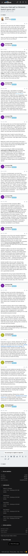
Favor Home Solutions (9, 177)
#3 (26, 88)
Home (21, 551)
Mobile (4, 491)
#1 (26, 23)
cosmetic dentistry (10, 421)
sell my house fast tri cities (11, 180)
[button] (2, 2)
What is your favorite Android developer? (12, 516)
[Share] (25, 23)
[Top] (24, 552)
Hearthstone (6, 495)
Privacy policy (13, 551)
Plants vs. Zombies (7, 488)
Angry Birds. (6, 502)
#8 (26, 290)
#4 (26, 121)
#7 (26, 233)
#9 (26, 339)
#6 (26, 201)
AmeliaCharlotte (23, 480)
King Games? (6, 509)
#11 (26, 410)
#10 (26, 367)
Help (18, 551)
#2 (26, 49)
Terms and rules (5, 551)
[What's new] (23, 2)
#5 (26, 171)
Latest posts (6, 485)
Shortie (3, 11)
